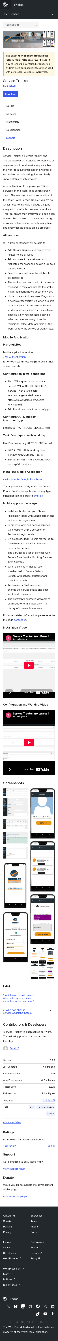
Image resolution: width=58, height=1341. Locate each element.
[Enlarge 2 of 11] (23, 802)
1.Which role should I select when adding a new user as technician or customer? (18, 998)
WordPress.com (13, 1268)
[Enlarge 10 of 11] (50, 898)
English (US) (49, 1100)
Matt (7, 1274)
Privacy (7, 1232)
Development (13, 129)
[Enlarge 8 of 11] (50, 792)
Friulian (14, 1298)
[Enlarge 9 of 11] (50, 845)
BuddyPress (11, 1284)
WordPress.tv (12, 1258)
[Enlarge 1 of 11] (23, 792)
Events (35, 1247)
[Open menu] (53, 4)
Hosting (7, 1226)
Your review (9, 1145)
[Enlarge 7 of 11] (23, 916)
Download (10, 94)
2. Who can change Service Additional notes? (17, 1011)
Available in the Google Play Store (22, 479)
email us (38, 495)
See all (51, 1145)
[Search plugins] (36, 25)
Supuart (7, 1247)
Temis (34, 1221)
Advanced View (12, 1122)
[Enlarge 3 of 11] (23, 823)
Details (10, 105)
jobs (32, 1107)
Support (10, 137)
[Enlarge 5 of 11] (23, 850)
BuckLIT (12, 85)
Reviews (11, 114)
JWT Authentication (14, 356)
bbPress (9, 1279)
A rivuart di (9, 1215)
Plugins (35, 1226)
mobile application (45, 1107)
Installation (12, 121)
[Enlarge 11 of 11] (50, 951)
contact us (20, 619)
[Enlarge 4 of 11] (23, 835)
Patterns (35, 1232)
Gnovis (7, 1221)
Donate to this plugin (15, 1196)
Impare (7, 1242)
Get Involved (38, 1242)
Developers (9, 1253)
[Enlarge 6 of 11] (23, 865)
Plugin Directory (11, 14)
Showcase (37, 1215)
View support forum (14, 1168)
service (50, 1113)
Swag (35, 1258)
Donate (36, 1253)
